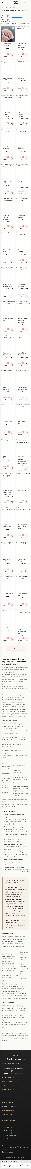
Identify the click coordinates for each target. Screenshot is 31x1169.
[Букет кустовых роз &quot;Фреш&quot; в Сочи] (8, 549)
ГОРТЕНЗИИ (5, 1093)
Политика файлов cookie (10, 1135)
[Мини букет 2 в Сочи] (23, 68)
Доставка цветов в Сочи (8, 7)
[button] (4, 1165)
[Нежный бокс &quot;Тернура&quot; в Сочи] (23, 343)
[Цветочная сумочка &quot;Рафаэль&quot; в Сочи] (8, 206)
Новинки (14, 23)
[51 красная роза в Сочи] (8, 584)
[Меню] (2, 2)
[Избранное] (28, 2)
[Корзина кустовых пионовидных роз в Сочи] (23, 618)
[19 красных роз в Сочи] (23, 481)
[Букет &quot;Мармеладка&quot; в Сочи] (8, 446)
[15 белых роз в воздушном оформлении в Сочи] (23, 309)
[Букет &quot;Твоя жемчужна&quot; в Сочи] (8, 137)
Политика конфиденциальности (12, 1133)
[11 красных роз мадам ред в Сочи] (23, 240)
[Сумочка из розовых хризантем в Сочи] (8, 103)
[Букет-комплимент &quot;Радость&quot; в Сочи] (23, 103)
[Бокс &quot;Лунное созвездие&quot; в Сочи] (23, 274)
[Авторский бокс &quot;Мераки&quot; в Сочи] (23, 206)
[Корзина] (15, 1165)
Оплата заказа (8, 1127)
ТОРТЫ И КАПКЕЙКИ (8, 1102)
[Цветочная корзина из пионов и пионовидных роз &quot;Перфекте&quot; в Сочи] (23, 446)
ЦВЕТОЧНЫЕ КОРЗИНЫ (8, 1106)
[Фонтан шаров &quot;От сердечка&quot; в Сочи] (23, 549)
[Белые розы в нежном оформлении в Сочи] (23, 34)
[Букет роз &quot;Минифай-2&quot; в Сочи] (8, 343)
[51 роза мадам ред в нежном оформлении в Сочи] (8, 481)
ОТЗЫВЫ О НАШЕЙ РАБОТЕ (10, 1120)
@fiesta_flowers (15, 1071)
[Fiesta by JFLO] (15, 2)
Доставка (6, 1125)
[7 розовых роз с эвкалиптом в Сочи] (8, 34)
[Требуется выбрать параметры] (12, 55)
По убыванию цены (6, 25)
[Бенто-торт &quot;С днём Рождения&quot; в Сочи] (8, 274)
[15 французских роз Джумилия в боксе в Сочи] (23, 515)
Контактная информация (10, 1063)
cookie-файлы (13, 1161)
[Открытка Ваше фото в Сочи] (8, 240)
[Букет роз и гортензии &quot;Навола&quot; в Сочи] (23, 171)
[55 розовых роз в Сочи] (8, 412)
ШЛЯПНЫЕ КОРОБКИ (8, 1110)
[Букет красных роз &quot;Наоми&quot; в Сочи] (8, 68)
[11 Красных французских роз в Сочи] (8, 515)
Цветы (19, 7)
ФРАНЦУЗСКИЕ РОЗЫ (8, 1089)
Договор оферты (8, 1138)
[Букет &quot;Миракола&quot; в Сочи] (8, 377)
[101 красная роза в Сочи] (23, 412)
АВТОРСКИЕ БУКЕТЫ (8, 1077)
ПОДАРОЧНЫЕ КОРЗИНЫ (9, 1098)
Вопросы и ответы (9, 1130)
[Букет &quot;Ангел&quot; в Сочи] (8, 618)
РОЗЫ (3, 1085)
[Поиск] (25, 2)
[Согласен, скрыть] (29, 1161)
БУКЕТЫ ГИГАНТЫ (7, 1081)
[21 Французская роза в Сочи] (23, 584)
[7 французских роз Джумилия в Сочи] (8, 171)
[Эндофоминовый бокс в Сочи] (8, 309)
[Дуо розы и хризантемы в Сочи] (23, 137)
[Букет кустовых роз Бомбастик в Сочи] (23, 377)
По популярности (5, 23)
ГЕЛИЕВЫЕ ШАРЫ (7, 1114)
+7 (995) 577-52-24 (16, 1073)
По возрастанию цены (23, 23)
